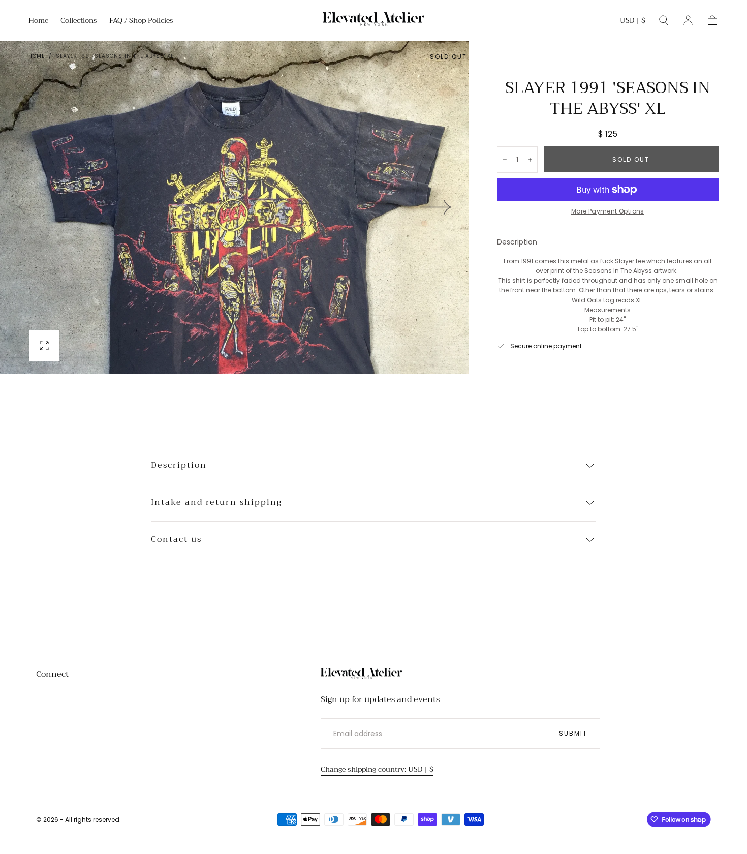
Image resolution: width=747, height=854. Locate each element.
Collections (78, 21)
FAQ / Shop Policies (141, 21)
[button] (632, 22)
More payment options (607, 211)
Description (517, 242)
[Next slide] (436, 207)
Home (38, 21)
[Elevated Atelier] (361, 674)
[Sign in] (688, 20)
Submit (573, 733)
